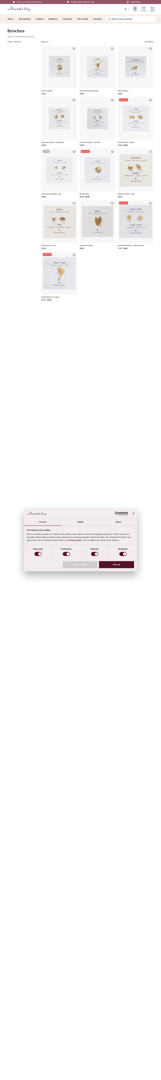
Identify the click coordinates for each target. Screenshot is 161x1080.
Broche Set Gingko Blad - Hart (51, 194)
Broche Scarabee (47, 91)
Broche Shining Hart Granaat (89, 91)
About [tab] (118, 522)
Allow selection (80, 564)
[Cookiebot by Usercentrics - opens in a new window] (117, 513)
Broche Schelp (84, 194)
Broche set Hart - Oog (49, 245)
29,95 (44, 94)
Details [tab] (80, 522)
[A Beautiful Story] (20, 9)
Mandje (152, 9)
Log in (136, 9)
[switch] (66, 554)
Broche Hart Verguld (86, 245)
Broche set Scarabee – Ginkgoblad (53, 142)
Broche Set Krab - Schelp (126, 142)
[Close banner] (133, 513)
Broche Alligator (123, 91)
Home (10, 42)
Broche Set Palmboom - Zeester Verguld (131, 245)
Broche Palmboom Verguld (50, 297)
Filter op (45, 42)
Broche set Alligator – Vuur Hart (90, 142)
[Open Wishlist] (143, 8)
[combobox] (131, 19)
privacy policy (75, 540)
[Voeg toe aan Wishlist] (73, 48)
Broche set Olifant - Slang (126, 194)
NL (126, 9)
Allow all (116, 564)
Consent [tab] (43, 522)
